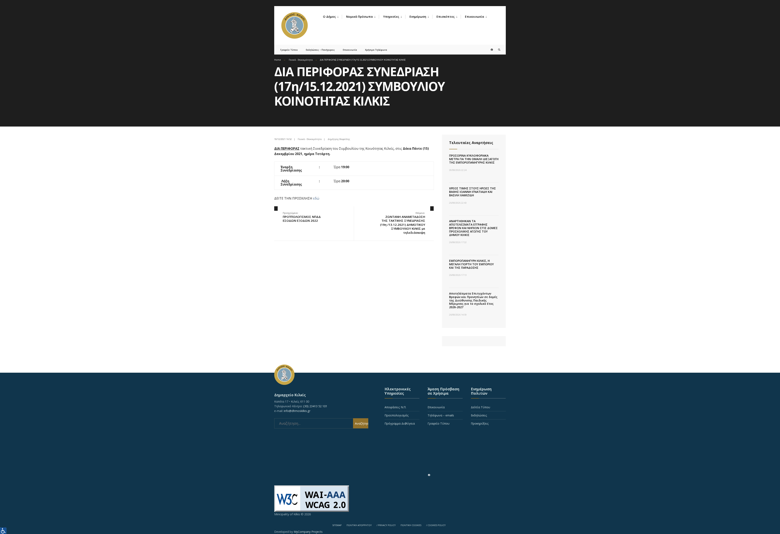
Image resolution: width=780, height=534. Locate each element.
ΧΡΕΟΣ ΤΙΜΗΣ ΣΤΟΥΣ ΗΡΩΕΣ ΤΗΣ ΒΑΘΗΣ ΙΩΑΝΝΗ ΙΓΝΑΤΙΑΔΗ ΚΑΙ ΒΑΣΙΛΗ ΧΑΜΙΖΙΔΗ (472, 191)
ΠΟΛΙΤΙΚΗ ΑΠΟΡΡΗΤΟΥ (359, 525)
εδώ (316, 198)
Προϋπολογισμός (397, 415)
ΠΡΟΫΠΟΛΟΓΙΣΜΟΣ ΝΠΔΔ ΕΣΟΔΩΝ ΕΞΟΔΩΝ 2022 (302, 217)
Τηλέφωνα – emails (441, 415)
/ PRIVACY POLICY (386, 525)
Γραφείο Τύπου (289, 49)
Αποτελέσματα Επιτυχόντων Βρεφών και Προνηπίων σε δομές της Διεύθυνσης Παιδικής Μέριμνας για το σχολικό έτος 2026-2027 (473, 300)
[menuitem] (332, 16)
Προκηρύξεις (480, 423)
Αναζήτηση (361, 423)
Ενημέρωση (418, 16)
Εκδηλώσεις (479, 415)
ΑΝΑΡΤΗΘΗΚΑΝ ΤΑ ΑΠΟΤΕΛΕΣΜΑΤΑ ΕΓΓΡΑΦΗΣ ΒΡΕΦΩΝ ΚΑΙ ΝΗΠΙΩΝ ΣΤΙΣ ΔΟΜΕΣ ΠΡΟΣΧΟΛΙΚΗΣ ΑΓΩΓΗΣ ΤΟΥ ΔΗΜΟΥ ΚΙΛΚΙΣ (473, 228)
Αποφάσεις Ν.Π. (395, 407)
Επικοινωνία (474, 16)
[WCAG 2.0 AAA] (390, 498)
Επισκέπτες (446, 16)
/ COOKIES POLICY (436, 525)
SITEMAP (337, 525)
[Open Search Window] (496, 49)
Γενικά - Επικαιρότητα (301, 59)
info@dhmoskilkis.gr (297, 411)
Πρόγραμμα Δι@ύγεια (400, 423)
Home (277, 59)
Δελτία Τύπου (480, 407)
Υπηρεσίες (391, 16)
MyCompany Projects (308, 532)
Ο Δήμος (329, 16)
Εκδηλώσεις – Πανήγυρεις (320, 49)
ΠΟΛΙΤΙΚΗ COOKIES (411, 525)
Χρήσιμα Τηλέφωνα (376, 49)
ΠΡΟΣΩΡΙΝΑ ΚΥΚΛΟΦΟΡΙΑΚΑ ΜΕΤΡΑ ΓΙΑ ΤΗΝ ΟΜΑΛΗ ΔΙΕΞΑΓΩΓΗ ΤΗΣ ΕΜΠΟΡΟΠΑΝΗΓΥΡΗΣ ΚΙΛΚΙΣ (473, 159)
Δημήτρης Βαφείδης (339, 139)
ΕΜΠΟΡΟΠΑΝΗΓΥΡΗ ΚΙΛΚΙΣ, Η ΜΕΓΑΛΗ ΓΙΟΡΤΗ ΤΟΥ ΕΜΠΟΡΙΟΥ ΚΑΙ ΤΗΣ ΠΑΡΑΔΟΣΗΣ (471, 264)
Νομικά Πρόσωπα (359, 16)
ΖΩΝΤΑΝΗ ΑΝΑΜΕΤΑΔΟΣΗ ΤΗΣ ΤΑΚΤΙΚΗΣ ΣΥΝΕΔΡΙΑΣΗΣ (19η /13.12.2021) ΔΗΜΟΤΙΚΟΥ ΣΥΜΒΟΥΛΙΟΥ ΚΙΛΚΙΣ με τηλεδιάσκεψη (402, 223)
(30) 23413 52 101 (315, 406)
